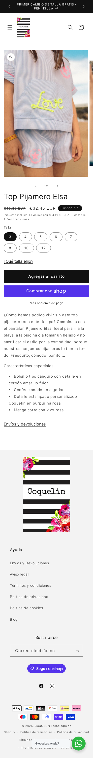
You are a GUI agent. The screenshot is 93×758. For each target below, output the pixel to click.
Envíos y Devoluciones (29, 563)
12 (43, 248)
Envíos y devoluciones (25, 423)
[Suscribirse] (77, 651)
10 (26, 248)
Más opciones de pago (46, 303)
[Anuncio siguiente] (83, 6)
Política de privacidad (29, 596)
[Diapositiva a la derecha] (57, 186)
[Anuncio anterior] (9, 6)
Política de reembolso (36, 732)
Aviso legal (19, 574)
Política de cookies (26, 608)
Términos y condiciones (30, 585)
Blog (14, 619)
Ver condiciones (18, 219)
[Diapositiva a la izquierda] (35, 186)
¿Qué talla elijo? (18, 261)
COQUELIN (42, 726)
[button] (9, 27)
